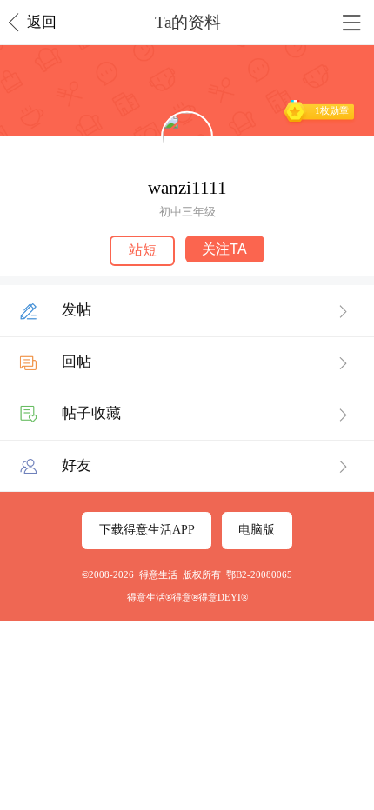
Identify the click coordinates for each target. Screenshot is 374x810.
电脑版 (256, 529)
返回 (42, 22)
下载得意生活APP (147, 529)
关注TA (224, 248)
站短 (143, 249)
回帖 (76, 362)
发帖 (76, 310)
